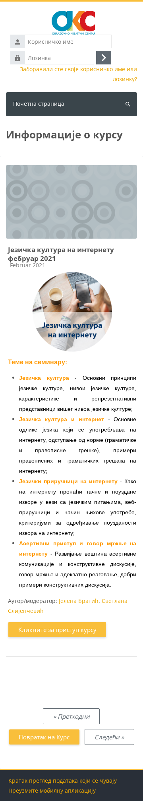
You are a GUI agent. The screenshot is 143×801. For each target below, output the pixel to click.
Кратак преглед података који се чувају (62, 780)
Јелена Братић (79, 601)
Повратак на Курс (44, 737)
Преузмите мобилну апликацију (52, 790)
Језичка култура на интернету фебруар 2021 (61, 254)
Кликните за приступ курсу (57, 630)
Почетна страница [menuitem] (38, 103)
